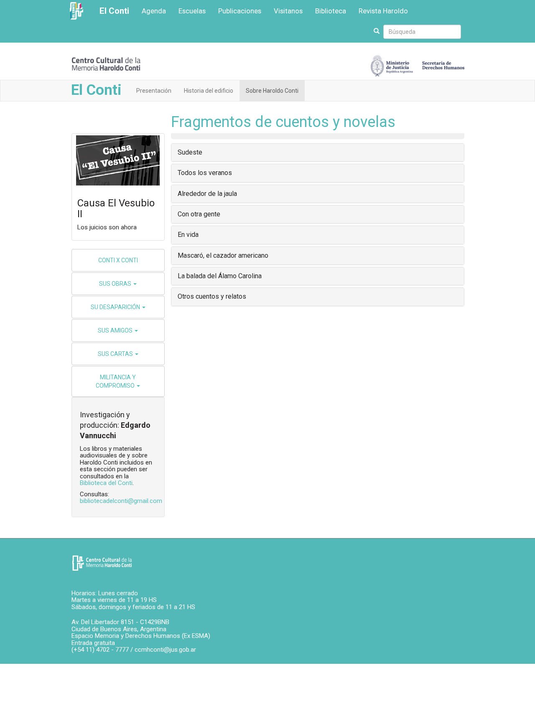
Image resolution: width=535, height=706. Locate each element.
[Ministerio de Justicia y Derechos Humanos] (417, 63)
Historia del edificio (208, 90)
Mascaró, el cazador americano (223, 255)
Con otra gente (199, 214)
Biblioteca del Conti (106, 483)
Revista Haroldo (383, 11)
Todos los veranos (205, 173)
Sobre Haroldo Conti (272, 90)
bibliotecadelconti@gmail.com (121, 501)
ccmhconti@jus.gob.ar (165, 649)
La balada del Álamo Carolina (220, 276)
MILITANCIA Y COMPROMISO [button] (116, 381)
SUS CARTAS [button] (116, 353)
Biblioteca (330, 11)
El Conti (114, 11)
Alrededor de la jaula (207, 194)
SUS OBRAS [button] (115, 283)
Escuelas (192, 11)
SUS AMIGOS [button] (116, 330)
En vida (188, 235)
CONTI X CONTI (118, 260)
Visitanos (288, 11)
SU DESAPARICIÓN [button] (116, 307)
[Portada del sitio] (106, 63)
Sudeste (190, 152)
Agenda (154, 11)
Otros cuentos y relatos (212, 296)
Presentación (153, 90)
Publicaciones (239, 11)
